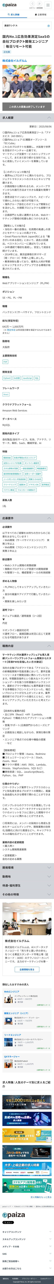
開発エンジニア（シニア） (16, 1013)
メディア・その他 (10, 1246)
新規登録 (40, 8)
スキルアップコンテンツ (14, 1239)
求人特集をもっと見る (41, 1197)
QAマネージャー (12, 1056)
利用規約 (15, 1278)
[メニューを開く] (48, 5)
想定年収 (11, 329)
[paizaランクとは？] (49, 25)
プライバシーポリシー (29, 1278)
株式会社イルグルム (14, 60)
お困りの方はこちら (11, 1268)
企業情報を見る (27, 969)
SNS (4, 1253)
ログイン (32, 8)
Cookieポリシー (45, 1278)
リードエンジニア (12, 1034)
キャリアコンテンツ (11, 1231)
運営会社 (6, 1278)
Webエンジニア (11, 991)
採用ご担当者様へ (10, 1261)
